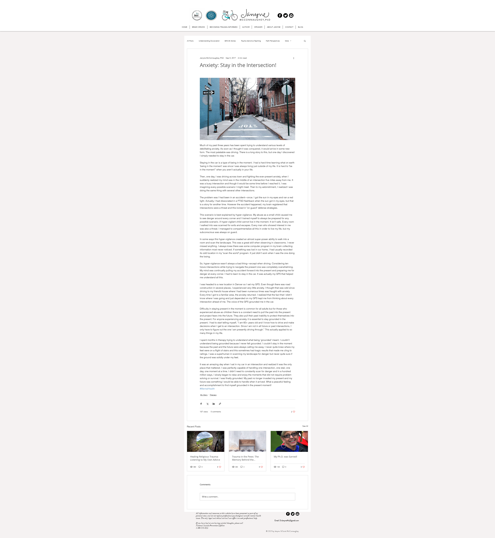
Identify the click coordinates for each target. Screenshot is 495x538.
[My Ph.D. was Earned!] (289, 441)
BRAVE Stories (230, 41)
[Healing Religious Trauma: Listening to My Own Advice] (205, 441)
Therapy (213, 395)
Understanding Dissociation (209, 41)
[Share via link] (220, 404)
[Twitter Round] (285, 15)
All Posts (190, 41)
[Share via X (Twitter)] (207, 404)
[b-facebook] (280, 15)
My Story (204, 395)
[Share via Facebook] (201, 404)
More (287, 41)
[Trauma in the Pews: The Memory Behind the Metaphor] (247, 441)
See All (305, 426)
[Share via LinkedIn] (213, 404)
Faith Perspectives (273, 41)
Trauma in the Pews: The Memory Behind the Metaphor (245, 458)
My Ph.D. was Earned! (285, 456)
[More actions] (293, 58)
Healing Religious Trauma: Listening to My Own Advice (205, 458)
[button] (305, 41)
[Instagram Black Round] (291, 15)
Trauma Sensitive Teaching (251, 41)
